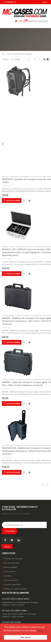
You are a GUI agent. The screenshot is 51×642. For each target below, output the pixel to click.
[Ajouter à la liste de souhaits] (24, 200)
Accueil (3, 54)
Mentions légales (10, 567)
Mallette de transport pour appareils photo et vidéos (22, 177)
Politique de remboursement (15, 589)
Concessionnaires (11, 580)
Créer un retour (10, 571)
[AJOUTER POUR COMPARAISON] (29, 200)
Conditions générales (12, 584)
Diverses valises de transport (13, 315)
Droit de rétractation (12, 563)
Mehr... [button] (41, 630)
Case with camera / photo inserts (14, 247)
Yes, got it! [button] (25, 637)
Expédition (8, 576)
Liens (44, 2)
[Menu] (16, 21)
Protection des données (13, 558)
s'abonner (10, 531)
